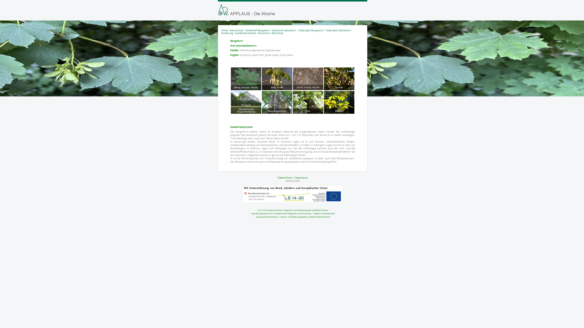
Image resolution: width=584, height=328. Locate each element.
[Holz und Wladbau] (339, 102)
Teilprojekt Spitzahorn (338, 30)
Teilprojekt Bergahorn (311, 30)
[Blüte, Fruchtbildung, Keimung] (276, 78)
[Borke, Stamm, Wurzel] (308, 78)
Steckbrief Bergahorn (257, 30)
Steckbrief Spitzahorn (284, 30)
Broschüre (264, 33)
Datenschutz (285, 177)
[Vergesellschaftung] (308, 102)
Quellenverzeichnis (245, 33)
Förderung (227, 33)
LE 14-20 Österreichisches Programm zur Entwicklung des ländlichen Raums (293, 210)
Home (224, 30)
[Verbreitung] (246, 102)
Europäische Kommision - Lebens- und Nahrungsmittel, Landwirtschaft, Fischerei (293, 216)
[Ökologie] (277, 102)
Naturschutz (236, 30)
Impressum (301, 177)
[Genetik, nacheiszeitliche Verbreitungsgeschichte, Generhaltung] (339, 78)
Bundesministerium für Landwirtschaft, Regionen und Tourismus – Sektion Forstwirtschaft (293, 213)
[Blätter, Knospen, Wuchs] (246, 78)
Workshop (277, 33)
